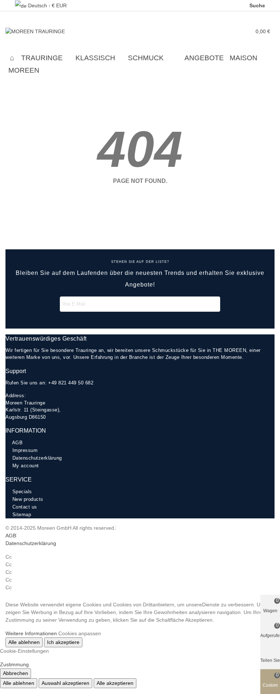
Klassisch (95, 58)
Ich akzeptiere (63, 642)
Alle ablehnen (24, 642)
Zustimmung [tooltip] (14, 664)
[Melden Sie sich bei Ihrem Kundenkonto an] (239, 32)
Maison (243, 58)
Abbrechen (15, 673)
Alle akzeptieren (115, 683)
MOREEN (23, 70)
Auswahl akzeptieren (65, 683)
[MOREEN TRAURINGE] (45, 31)
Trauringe (42, 58)
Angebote (204, 58)
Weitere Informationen (31, 633)
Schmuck (146, 58)
